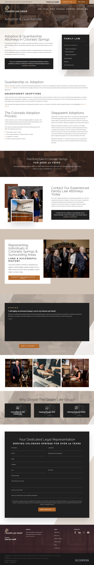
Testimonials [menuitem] (80, 9)
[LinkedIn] (79, 532)
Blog (55, 545)
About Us (56, 535)
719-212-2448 (10, 539)
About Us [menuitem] (52, 9)
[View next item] (17, 346)
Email (12, 459)
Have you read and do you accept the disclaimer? (24, 495)
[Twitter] (84, 532)
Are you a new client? (17, 490)
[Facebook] (75, 532)
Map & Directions (30, 536)
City (12, 470)
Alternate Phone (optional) (55, 453)
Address (13, 464)
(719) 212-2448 (52, 2)
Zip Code (50, 470)
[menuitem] (74, 45)
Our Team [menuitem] (45, 9)
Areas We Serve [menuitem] (70, 9)
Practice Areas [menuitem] (60, 9)
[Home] (16, 9)
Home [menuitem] (39, 9)
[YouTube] (88, 532)
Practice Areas (15, 475)
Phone (13, 453)
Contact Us (57, 548)
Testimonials (57, 541)
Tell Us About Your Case (17, 481)
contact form (57, 169)
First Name (14, 447)
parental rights (8, 87)
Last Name (51, 447)
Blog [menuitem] (86, 9)
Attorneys (56, 532)
